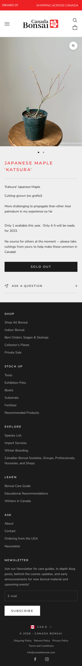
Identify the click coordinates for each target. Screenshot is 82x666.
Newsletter (12, 546)
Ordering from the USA (21, 538)
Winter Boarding (16, 450)
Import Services (16, 443)
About (9, 523)
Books (9, 390)
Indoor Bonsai (14, 330)
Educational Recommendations (26, 493)
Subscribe (22, 611)
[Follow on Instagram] (47, 659)
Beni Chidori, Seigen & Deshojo (27, 337)
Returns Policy (42, 640)
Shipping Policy (23, 640)
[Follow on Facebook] (35, 659)
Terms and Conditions (41, 646)
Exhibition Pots (15, 383)
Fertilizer (11, 405)
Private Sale (13, 352)
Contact (10, 531)
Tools (8, 375)
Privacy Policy (60, 640)
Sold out (41, 266)
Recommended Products (22, 413)
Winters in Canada (18, 501)
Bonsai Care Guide (18, 486)
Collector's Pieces (17, 345)
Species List (13, 435)
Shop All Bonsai (16, 322)
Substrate (11, 398)
